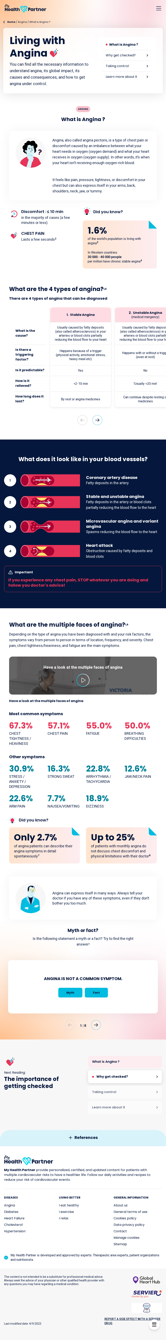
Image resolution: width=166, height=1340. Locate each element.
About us (121, 1205)
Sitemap (120, 1244)
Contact (120, 1231)
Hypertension (15, 1231)
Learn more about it (121, 76)
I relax (63, 1218)
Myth (70, 993)
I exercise (66, 1211)
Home (11, 22)
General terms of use (130, 1211)
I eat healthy (69, 1205)
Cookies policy (125, 1218)
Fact (96, 993)
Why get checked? (121, 55)
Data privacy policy (129, 1224)
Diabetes (11, 1211)
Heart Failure (14, 1218)
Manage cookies (126, 1237)
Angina (22, 22)
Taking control (117, 66)
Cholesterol (13, 1224)
